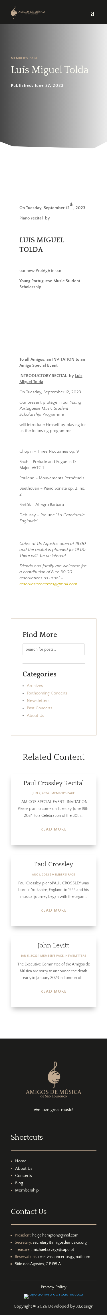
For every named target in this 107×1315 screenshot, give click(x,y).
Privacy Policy (53, 1287)
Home (21, 1161)
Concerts (23, 1175)
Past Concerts (40, 708)
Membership (27, 1190)
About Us (35, 715)
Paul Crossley (53, 864)
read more (54, 829)
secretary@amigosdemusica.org (60, 1242)
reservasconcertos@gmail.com (64, 1257)
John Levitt (53, 945)
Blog (19, 1183)
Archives (35, 685)
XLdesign (84, 1306)
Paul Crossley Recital (53, 783)
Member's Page (24, 58)
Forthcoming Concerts (47, 693)
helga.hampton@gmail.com (55, 1235)
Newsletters (38, 700)
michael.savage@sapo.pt (53, 1249)
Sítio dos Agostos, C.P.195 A (38, 1264)
